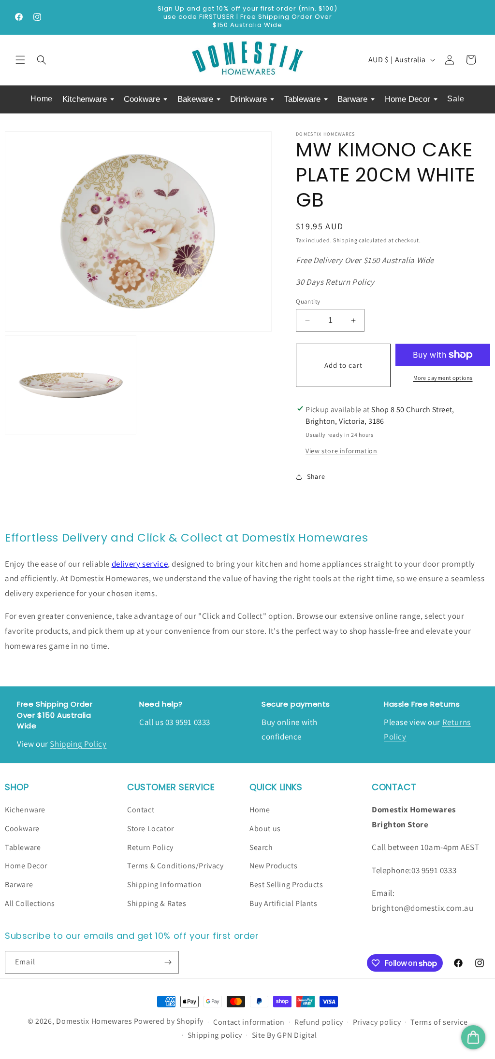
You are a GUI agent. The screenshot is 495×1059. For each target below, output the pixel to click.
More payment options (443, 377)
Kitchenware (85, 99)
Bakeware (196, 99)
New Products (273, 866)
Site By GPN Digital (284, 1035)
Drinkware (249, 99)
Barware (353, 99)
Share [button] (316, 476)
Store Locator (150, 828)
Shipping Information (164, 884)
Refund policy (318, 1022)
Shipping (345, 240)
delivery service (140, 563)
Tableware (303, 99)
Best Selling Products (286, 884)
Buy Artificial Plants (283, 903)
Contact (140, 810)
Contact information (249, 1022)
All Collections (30, 903)
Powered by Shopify (169, 1021)
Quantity (308, 301)
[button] (20, 59)
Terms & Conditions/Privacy (175, 866)
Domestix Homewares (94, 1021)
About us (265, 828)
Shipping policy (215, 1035)
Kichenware (25, 810)
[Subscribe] (167, 962)
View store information (341, 450)
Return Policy (150, 847)
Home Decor (409, 99)
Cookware (143, 99)
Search (261, 847)
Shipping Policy (78, 744)
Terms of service (438, 1022)
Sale (455, 99)
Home (41, 99)
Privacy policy (377, 1022)
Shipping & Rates (157, 903)
